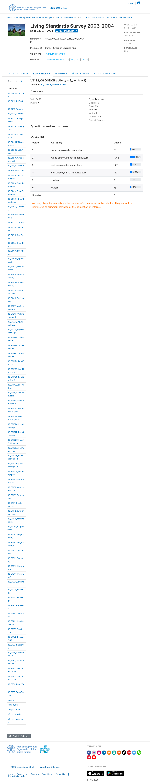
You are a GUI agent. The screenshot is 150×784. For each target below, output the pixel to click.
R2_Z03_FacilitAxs (16, 166)
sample (11, 700)
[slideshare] (114, 752)
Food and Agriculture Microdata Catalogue (33, 18)
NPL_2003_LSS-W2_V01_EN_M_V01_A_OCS (98, 18)
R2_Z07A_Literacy (16, 222)
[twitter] (134, 752)
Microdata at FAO (58, 8)
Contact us (22, 774)
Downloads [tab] (61, 74)
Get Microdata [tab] (81, 74)
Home (9, 18)
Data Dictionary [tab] (41, 74)
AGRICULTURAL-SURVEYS (66, 18)
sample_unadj (14, 709)
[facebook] (89, 752)
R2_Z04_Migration (16, 170)
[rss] (109, 752)
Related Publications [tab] (105, 74)
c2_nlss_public (14, 714)
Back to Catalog (20, 736)
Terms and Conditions (41, 774)
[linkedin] (104, 752)
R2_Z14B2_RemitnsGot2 (53, 84)
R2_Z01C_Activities (16, 113)
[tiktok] (124, 752)
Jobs (10, 774)
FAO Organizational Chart (22, 767)
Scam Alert (61, 774)
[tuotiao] (129, 752)
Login (130, 3)
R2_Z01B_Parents (15, 109)
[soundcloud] (119, 752)
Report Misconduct (17, 776)
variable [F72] (125, 18)
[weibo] (89, 757)
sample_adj (13, 705)
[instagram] (99, 752)
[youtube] (94, 757)
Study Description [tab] (18, 74)
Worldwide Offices (49, 767)
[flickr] (94, 752)
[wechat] (139, 752)
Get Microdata (68, 31)
